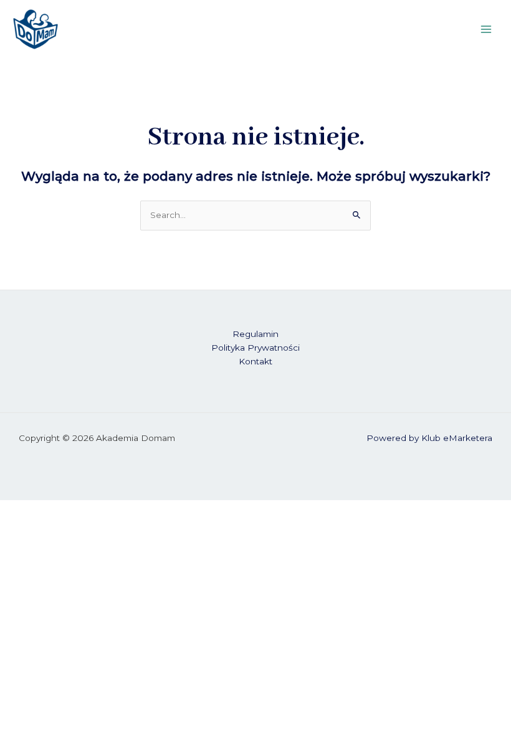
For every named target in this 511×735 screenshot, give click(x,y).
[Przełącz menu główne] (486, 29)
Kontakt (255, 361)
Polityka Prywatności (255, 348)
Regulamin (255, 334)
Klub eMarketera (456, 438)
